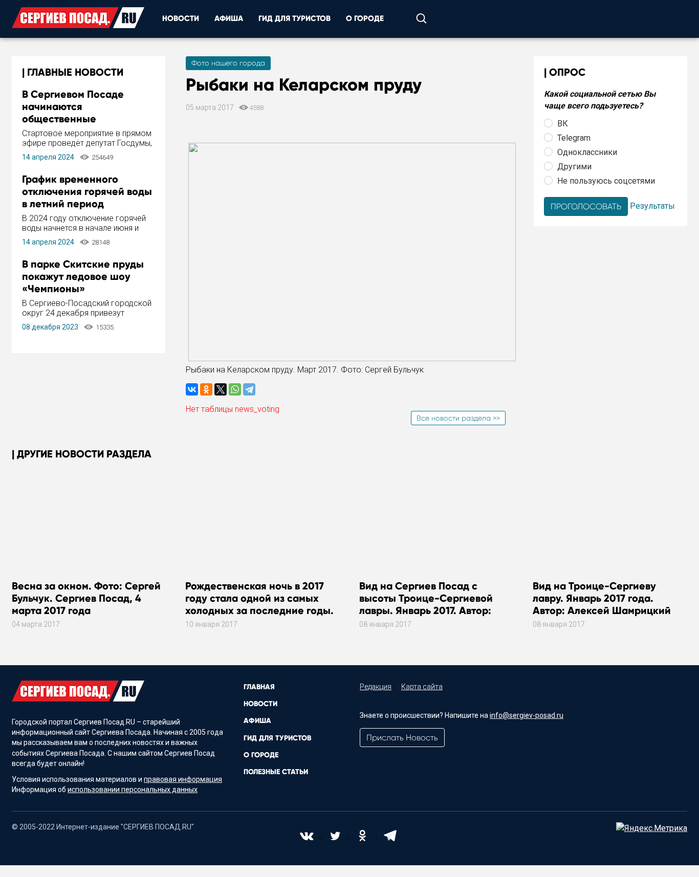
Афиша (228, 18)
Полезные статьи (276, 772)
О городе (365, 18)
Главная (259, 687)
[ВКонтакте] (192, 389)
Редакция (375, 687)
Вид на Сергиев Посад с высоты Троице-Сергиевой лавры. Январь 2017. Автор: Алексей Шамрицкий (426, 604)
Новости (180, 18)
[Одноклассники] (206, 389)
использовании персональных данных (133, 789)
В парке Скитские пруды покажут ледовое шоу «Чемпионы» (83, 276)
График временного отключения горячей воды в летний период (87, 191)
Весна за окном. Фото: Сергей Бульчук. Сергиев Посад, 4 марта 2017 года (86, 598)
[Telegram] (249, 389)
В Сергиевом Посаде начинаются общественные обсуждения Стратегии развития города (79, 118)
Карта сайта (422, 687)
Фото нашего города (228, 63)
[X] (220, 389)
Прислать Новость (402, 737)
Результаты (652, 205)
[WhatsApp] (235, 389)
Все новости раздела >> (458, 418)
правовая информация (183, 779)
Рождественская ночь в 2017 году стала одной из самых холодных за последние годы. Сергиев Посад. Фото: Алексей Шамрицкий (261, 610)
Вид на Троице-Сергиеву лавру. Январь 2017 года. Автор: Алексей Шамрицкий (602, 598)
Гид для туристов (294, 18)
